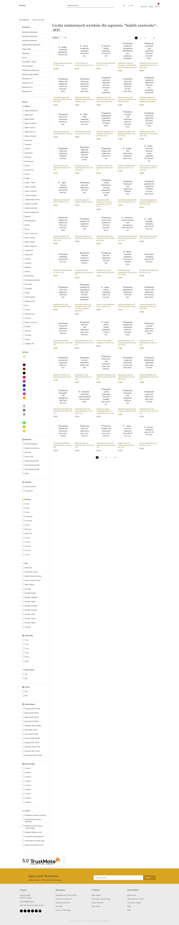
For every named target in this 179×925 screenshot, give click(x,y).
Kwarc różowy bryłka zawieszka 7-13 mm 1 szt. (105, 342)
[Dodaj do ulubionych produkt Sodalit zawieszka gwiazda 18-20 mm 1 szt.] (70, 43)
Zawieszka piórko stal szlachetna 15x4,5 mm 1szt (62, 133)
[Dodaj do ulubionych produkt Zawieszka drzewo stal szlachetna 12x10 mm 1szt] (91, 216)
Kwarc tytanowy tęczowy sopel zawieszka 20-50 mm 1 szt (149, 168)
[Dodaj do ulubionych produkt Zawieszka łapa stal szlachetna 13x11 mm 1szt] (91, 180)
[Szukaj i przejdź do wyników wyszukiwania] (113, 5)
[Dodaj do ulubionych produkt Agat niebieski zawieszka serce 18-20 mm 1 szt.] (156, 216)
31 (154, 38)
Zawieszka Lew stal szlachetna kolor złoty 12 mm (148, 343)
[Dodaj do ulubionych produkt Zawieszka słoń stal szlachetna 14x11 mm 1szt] (113, 250)
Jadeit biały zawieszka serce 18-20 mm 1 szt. (83, 133)
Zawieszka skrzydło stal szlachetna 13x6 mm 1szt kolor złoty (126, 134)
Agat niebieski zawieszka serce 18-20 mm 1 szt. (148, 237)
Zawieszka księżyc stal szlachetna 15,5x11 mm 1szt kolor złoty (62, 99)
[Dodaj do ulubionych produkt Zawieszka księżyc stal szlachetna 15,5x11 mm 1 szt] (113, 146)
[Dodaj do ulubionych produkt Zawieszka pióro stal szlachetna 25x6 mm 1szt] (70, 285)
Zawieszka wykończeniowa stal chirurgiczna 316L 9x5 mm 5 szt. (127, 238)
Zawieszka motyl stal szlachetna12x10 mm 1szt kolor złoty (83, 411)
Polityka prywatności (64, 899)
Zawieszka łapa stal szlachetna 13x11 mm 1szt (83, 201)
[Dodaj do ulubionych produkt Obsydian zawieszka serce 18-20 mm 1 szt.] (70, 250)
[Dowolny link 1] (40, 911)
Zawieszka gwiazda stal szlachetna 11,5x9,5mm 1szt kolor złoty (105, 134)
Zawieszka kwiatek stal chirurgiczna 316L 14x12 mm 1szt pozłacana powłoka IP (83, 307)
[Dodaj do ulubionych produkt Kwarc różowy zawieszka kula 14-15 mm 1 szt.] (113, 285)
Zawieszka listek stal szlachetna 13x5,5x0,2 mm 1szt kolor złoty (84, 99)
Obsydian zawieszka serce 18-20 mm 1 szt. (62, 271)
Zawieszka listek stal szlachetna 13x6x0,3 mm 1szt (62, 168)
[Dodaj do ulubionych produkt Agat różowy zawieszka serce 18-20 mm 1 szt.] (70, 180)
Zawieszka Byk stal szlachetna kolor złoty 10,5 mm (84, 445)
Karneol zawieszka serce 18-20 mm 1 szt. (148, 444)
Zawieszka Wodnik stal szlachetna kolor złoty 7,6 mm (62, 445)
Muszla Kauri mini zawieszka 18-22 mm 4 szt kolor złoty (127, 272)
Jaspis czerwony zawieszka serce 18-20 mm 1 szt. (126, 445)
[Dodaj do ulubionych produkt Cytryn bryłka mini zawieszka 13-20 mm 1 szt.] (91, 43)
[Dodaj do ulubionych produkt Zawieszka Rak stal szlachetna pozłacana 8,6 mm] (91, 250)
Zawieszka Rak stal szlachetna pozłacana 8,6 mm (84, 272)
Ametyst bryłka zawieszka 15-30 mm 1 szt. (106, 64)
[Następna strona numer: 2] (158, 37)
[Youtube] (28, 911)
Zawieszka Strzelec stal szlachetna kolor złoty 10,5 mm (106, 445)
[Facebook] (21, 911)
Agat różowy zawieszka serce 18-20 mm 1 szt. (61, 201)
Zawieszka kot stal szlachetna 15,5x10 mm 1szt (83, 377)
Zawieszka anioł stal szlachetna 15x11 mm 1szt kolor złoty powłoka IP (105, 99)
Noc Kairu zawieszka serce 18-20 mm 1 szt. (149, 271)
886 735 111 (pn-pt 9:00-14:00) (31, 905)
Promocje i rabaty (134, 903)
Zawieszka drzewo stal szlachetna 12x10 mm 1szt (84, 237)
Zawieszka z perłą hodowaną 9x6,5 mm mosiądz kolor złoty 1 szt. (105, 411)
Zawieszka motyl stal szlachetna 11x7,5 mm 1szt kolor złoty (149, 134)
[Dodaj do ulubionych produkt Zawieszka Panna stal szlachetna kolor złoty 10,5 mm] (70, 321)
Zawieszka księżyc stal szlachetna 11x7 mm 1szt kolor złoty (148, 306)
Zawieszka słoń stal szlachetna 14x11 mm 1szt (105, 271)
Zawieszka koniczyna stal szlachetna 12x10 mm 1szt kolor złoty (149, 65)
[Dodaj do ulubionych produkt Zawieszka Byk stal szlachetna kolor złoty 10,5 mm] (91, 423)
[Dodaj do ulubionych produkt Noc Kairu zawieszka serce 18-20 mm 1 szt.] (156, 250)
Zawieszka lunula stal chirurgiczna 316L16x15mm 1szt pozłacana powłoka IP (127, 65)
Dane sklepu (96, 895)
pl (124, 5)
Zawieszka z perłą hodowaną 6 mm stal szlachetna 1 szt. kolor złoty (104, 203)
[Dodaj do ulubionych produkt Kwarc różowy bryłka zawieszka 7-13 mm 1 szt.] (113, 321)
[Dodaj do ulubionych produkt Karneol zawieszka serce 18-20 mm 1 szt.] (156, 423)
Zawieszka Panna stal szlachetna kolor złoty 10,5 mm (62, 343)
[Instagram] (25, 911)
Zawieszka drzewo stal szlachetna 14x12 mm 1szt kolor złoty (105, 238)
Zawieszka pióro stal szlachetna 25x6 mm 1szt (62, 305)
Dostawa (59, 906)
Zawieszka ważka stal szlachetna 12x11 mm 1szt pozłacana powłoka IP (148, 99)
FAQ (129, 910)
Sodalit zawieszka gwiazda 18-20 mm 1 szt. (62, 64)
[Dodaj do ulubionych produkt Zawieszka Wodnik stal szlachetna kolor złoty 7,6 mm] (70, 423)
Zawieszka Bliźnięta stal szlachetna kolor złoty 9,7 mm (149, 377)
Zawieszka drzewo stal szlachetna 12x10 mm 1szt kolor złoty (127, 343)
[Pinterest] (36, 911)
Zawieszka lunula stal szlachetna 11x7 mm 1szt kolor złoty (126, 377)
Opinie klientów (97, 903)
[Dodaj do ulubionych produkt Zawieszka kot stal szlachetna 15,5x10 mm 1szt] (91, 355)
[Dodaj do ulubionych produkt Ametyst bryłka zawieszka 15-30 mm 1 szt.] (113, 43)
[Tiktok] (32, 911)
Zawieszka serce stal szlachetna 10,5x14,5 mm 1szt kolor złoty (127, 99)
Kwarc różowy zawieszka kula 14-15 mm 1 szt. (105, 305)
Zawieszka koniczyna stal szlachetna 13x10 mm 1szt (127, 410)
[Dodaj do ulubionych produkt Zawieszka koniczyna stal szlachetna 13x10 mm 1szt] (134, 389)
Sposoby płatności (63, 903)
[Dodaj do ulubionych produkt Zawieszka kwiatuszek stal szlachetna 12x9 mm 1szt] (134, 180)
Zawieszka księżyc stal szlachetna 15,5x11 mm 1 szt (105, 168)
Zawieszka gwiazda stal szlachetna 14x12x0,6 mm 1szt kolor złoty (149, 202)
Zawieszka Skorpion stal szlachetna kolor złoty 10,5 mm (84, 343)
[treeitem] (34, 32)
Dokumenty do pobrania (101, 899)
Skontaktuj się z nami (135, 899)
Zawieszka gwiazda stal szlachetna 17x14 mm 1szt (127, 305)
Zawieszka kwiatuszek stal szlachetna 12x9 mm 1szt (127, 201)
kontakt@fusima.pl (27, 902)
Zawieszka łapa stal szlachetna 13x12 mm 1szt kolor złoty (84, 168)
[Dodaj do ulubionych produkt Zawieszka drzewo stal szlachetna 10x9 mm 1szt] (70, 355)
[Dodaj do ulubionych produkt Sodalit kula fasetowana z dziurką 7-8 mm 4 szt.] (134, 146)
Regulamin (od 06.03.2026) (66, 895)
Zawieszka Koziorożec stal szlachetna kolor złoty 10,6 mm (106, 377)
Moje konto (131, 895)
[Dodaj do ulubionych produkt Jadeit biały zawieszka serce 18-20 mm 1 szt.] (91, 112)
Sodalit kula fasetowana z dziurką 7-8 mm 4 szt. (127, 167)
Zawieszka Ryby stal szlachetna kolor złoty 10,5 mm (149, 411)
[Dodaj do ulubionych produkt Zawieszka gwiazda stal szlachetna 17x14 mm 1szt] (134, 285)
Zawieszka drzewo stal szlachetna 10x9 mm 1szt (62, 376)
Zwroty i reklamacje (63, 910)
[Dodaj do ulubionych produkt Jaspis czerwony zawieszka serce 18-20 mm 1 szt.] (134, 423)
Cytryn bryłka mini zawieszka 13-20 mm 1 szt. (84, 64)
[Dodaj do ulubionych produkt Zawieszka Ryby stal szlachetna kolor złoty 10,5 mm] (156, 389)
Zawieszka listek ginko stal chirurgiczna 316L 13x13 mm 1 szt (62, 411)
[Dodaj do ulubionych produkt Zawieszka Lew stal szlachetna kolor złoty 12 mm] (156, 321)
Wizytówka (96, 906)
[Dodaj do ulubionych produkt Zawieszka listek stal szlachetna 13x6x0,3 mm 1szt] (70, 146)
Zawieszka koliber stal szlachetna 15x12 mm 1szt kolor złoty (62, 238)
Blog (129, 906)
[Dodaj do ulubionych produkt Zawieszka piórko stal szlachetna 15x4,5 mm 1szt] (70, 112)
